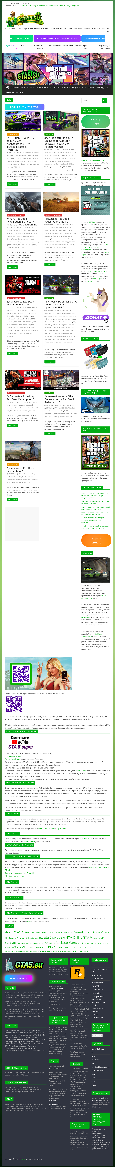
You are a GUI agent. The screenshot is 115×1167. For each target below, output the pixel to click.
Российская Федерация (28, 245)
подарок (69, 417)
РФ (13, 248)
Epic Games (17, 310)
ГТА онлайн (56, 333)
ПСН (19, 167)
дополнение (48, 336)
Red (50, 230)
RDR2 (90, 87)
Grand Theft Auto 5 (37, 932)
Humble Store (11, 316)
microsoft (47, 158)
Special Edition (18, 330)
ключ (23, 242)
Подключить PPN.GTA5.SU (24, 107)
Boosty (36, 153)
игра (27, 952)
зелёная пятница (50, 170)
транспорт (56, 345)
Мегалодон (105, 48)
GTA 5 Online (53, 155)
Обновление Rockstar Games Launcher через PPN (67, 47)
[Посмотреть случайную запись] (107, 87)
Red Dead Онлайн (23, 236)
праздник (56, 952)
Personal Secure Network (15, 161)
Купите (100, 1140)
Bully (35, 307)
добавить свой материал (100, 1099)
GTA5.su (8, 993)
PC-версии (54, 227)
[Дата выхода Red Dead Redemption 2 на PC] (23, 276)
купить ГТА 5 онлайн (46, 828)
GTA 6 (7, 879)
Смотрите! (53, 1100)
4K (73, 224)
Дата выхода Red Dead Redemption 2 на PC (20, 303)
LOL (93, 1063)
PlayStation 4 (11, 319)
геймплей (25, 411)
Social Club (21, 164)
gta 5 (36, 155)
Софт (94, 1081)
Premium (10, 92)
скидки (74, 951)
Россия (9, 248)
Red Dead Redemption (23, 233)
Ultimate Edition (55, 242)
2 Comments (27, 402)
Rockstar (69, 161)
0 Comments (27, 153)
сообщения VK (86, 838)
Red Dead (31, 230)
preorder (61, 227)
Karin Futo (53, 322)
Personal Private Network (30, 158)
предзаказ (50, 245)
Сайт (93, 1078)
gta (33, 155)
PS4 (74, 322)
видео (19, 411)
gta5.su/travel (54, 1068)
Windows (47, 167)
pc (20, 158)
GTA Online (41, 87)
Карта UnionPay (55, 1104)
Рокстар (77, 948)
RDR (31, 161)
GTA (19, 153)
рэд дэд (46, 247)
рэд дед (72, 245)
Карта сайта (96, 993)
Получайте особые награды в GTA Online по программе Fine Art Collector (94, 520)
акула (57, 167)
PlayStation (57, 158)
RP (6, 876)
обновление (48, 342)
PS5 (26, 319)
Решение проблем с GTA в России (39, 38)
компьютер (29, 242)
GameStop (25, 310)
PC (83, 87)
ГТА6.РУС (95, 986)
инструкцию (85, 617)
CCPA (94, 966)
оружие (62, 417)
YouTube (13, 411)
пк (19, 245)
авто (67, 330)
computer (10, 310)
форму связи (29, 841)
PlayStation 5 (20, 319)
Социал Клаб (19, 248)
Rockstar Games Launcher (20, 239)
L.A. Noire (19, 316)
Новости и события (38, 47)
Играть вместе (96, 540)
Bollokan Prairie (49, 313)
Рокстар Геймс (84, 948)
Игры (93, 1074)
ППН (15, 167)
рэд (68, 245)
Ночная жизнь (68, 339)
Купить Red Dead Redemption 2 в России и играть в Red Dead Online (22, 221)
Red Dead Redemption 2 (57, 161)
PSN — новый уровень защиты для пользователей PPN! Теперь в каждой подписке (47, 6)
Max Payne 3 (27, 316)
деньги (13, 951)
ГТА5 (69, 167)
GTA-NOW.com (97, 979)
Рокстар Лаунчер (60, 245)
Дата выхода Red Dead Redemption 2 (20, 469)
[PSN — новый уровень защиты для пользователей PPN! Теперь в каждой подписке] (23, 112)
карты (59, 170)
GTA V (29, 87)
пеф (71, 170)
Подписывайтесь (13, 759)
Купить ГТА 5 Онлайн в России (93, 160)
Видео (75, 87)
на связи (90, 281)
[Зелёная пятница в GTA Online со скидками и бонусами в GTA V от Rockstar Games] (61, 112)
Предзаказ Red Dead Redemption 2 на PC (56, 220)
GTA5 (72, 155)
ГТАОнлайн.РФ (97, 989)
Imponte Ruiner (59, 319)
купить (36, 242)
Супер (94, 1085)
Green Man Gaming (29, 313)
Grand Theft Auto (12, 155)
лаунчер (72, 242)
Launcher (10, 230)
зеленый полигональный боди (64, 336)
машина (59, 339)
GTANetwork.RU (97, 982)
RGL (75, 233)
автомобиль (98, 948)
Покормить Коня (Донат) (81, 38)
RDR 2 (22, 47)
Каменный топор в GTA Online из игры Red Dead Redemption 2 (59, 399)
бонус (72, 330)
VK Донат (31, 164)
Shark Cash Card (61, 164)
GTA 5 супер (96, 975)
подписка (10, 167)
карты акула (66, 170)
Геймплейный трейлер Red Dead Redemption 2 (20, 397)
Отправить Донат (13, 756)
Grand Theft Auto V (59, 87)
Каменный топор (50, 339)
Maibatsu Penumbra (63, 322)
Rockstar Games (13, 134)
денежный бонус (66, 333)
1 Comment (64, 150)
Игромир (60, 988)
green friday (69, 152)
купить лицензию (97, 271)
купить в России (12, 245)
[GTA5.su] (57, 69)
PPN (25, 161)
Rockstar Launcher (57, 239)
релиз (30, 483)
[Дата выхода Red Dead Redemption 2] (23, 443)
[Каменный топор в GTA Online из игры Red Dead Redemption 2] (61, 371)
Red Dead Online (64, 230)
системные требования (58, 247)
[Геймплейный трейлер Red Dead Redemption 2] (23, 371)
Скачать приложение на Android (19, 873)
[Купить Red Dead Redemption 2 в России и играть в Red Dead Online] (23, 193)
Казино (71, 948)
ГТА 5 (37, 164)
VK (26, 164)
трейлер (32, 411)
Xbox (52, 167)
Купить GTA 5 (17, 87)
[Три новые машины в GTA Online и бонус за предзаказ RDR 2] (61, 276)
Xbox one (10, 333)
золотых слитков (19, 333)
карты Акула (104, 45)
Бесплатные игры (16, 876)
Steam (26, 330)
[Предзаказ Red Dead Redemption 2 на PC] (61, 193)
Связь (18, 92)
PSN (28, 161)
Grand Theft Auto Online (60, 932)
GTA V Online (96, 938)
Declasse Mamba (60, 313)
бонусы (105, 948)
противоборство (65, 951)
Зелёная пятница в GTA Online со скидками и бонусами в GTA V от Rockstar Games (58, 142)
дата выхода (23, 483)
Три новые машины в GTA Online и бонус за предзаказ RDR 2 (60, 304)
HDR (45, 227)
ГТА (61, 167)
